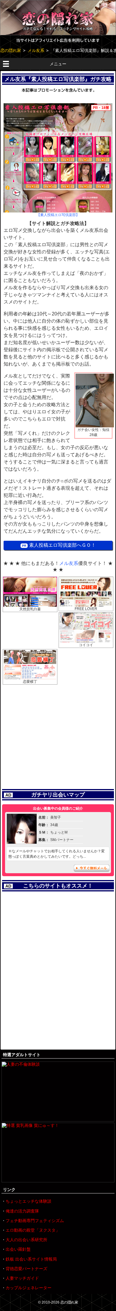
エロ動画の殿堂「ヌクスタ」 (33, 1230)
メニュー (58, 63)
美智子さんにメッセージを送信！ (91, 868)
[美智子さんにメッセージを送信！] (22, 841)
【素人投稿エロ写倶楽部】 (58, 215)
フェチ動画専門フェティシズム (35, 1220)
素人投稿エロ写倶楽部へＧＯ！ (62, 545)
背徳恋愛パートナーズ (26, 1268)
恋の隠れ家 (69, 1302)
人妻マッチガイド (22, 1278)
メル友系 (68, 563)
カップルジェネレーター (28, 1287)
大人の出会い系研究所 (26, 1239)
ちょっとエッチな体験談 (28, 1201)
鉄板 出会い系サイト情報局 (31, 1259)
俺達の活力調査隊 (22, 1211)
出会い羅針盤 (18, 1249)
